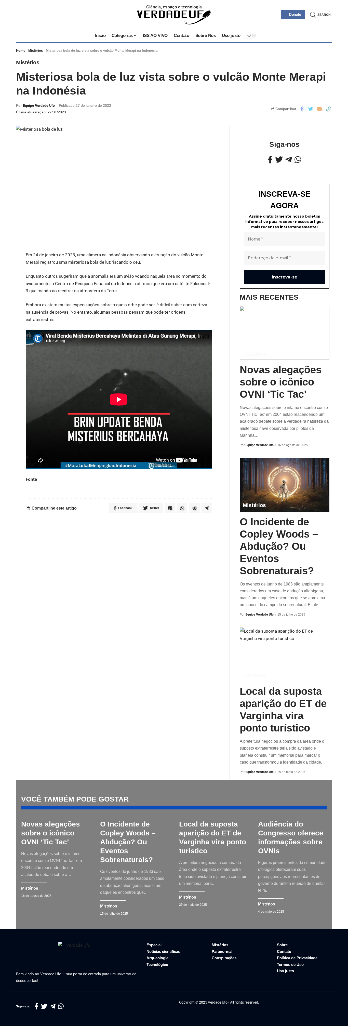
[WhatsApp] (297, 159)
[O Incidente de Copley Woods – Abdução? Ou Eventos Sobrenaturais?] (284, 485)
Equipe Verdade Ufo (39, 105)
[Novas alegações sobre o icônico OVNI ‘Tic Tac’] (284, 333)
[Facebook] (270, 159)
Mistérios (35, 50)
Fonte (31, 479)
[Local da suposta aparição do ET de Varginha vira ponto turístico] (284, 654)
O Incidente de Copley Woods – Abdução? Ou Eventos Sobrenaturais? (279, 546)
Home (20, 50)
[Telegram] (288, 159)
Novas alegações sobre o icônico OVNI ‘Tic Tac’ (281, 382)
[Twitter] (279, 159)
